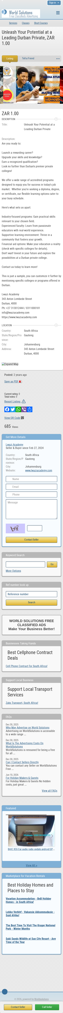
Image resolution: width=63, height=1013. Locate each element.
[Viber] (24, 409)
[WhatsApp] (18, 409)
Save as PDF (11, 381)
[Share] (29, 409)
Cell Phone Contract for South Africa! (26, 666)
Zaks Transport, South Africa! (22, 703)
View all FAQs (49, 790)
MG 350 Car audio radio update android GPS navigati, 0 (35, 849)
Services (13, 23)
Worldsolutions (41, 999)
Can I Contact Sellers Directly (22, 762)
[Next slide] (57, 85)
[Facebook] (7, 409)
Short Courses (41, 23)
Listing (9, 58)
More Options (13, 571)
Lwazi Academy (14, 444)
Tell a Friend (28, 58)
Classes (25, 23)
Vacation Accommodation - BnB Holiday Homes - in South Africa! (28, 900)
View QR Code (12, 418)
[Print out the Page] (28, 51)
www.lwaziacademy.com (38, 470)
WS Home (3, 23)
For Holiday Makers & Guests (22, 778)
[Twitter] (13, 409)
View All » (31, 865)
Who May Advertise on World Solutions (27, 727)
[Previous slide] (5, 85)
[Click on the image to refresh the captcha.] (15, 528)
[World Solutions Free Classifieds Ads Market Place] (21, 13)
